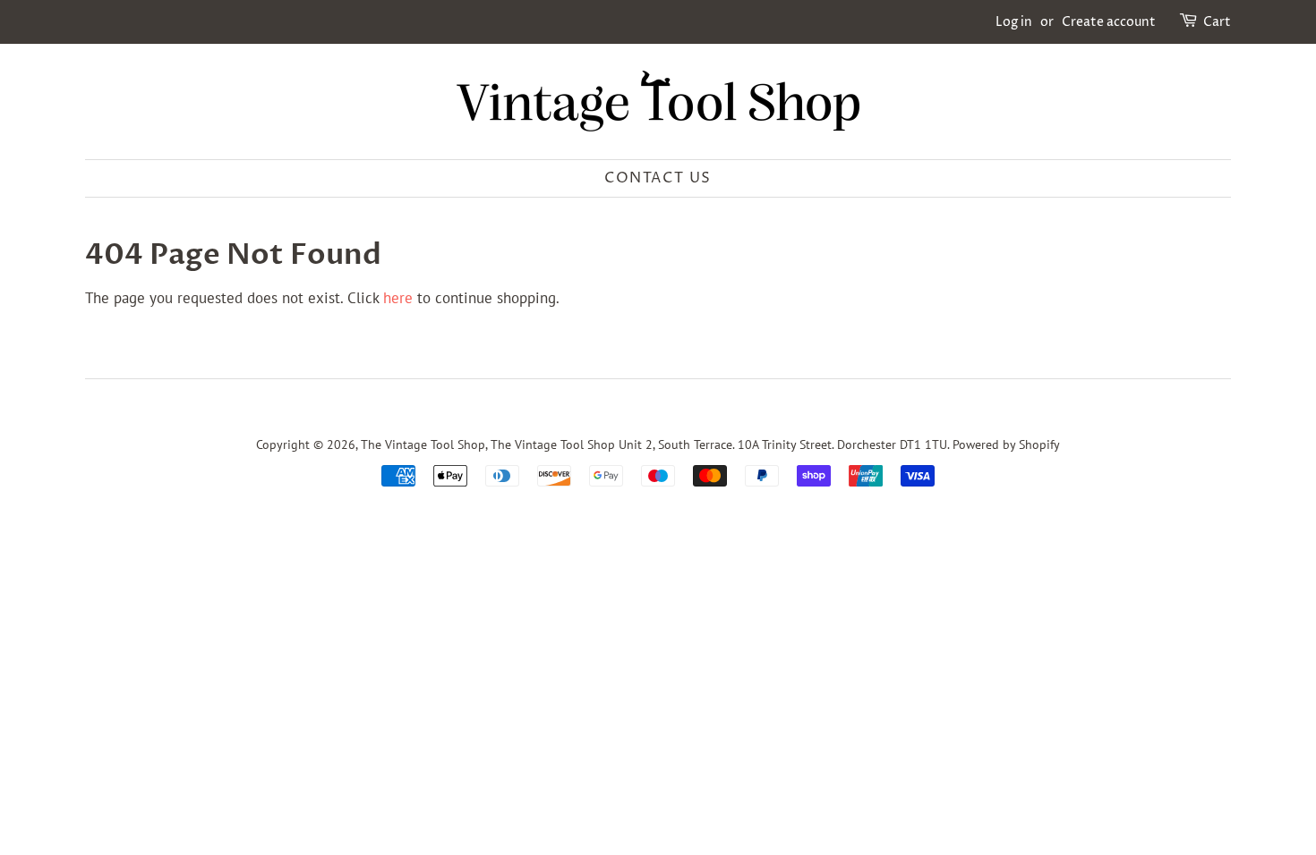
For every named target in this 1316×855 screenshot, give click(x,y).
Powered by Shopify (1006, 444)
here (398, 298)
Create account (1109, 21)
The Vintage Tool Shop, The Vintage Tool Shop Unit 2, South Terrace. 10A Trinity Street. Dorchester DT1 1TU (654, 444)
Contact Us (658, 178)
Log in (1014, 21)
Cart (1217, 21)
